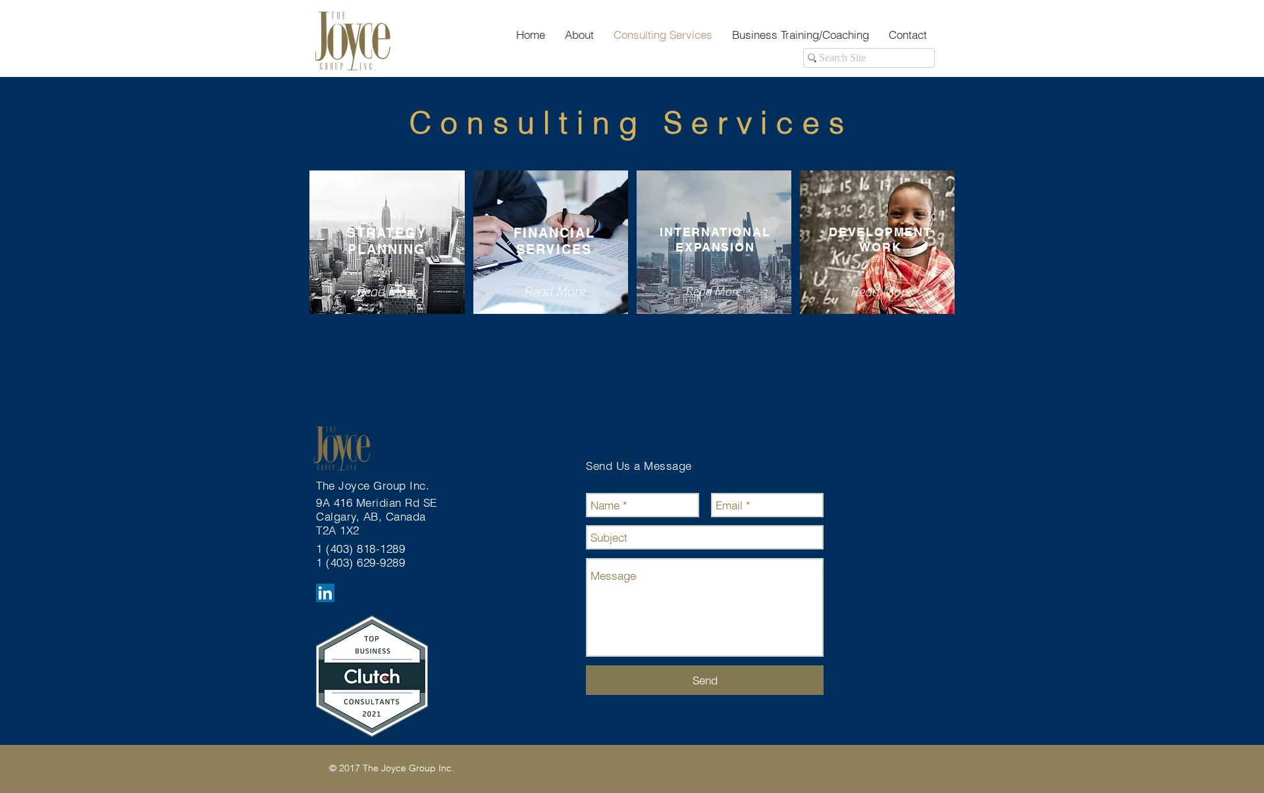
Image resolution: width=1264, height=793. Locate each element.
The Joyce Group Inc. (374, 485)
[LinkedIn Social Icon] (325, 593)
